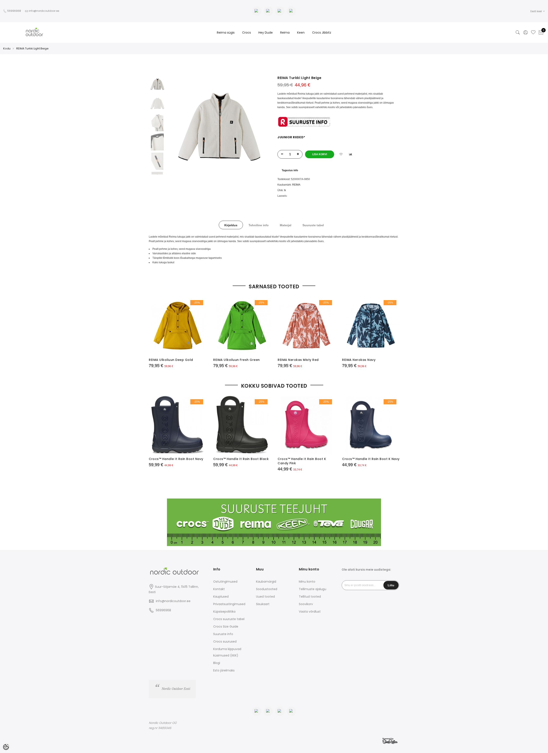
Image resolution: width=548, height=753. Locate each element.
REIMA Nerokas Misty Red (298, 360)
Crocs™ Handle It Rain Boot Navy (176, 459)
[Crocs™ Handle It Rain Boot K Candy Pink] (306, 425)
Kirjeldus (230, 225)
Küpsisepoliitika (224, 611)
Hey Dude (265, 32)
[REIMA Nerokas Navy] (371, 325)
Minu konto (307, 581)
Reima (285, 32)
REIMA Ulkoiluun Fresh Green (236, 360)
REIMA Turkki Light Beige (32, 48)
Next (260, 127)
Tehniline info (259, 225)
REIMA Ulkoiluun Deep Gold (171, 360)
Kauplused (221, 596)
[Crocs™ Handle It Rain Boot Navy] (177, 425)
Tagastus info (290, 170)
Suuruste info (223, 634)
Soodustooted (266, 589)
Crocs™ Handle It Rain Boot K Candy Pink (302, 461)
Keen (301, 32)
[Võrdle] (350, 154)
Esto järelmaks (224, 670)
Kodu (6, 48)
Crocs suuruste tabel (228, 619)
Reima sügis (226, 32)
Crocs (246, 32)
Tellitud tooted (310, 596)
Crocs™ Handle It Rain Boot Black (241, 459)
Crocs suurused (225, 641)
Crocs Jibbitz (321, 32)
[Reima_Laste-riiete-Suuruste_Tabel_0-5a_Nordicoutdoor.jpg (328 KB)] (304, 121)
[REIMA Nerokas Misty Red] (306, 325)
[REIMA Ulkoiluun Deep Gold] (177, 325)
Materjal (285, 225)
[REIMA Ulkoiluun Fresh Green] (242, 325)
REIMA (296, 184)
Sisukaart (263, 604)
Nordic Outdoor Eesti (176, 689)
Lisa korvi (319, 154)
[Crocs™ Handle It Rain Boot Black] (242, 425)
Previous (178, 127)
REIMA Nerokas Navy (358, 360)
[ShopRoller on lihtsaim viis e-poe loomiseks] (390, 740)
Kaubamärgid (266, 581)
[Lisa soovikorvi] (341, 154)
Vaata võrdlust (310, 611)
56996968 (14, 11)
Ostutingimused (225, 581)
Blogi (216, 663)
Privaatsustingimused (229, 604)
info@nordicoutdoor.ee (173, 601)
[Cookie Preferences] (6, 747)
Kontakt (219, 589)
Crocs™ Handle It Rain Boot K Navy (371, 459)
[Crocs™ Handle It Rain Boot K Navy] (371, 425)
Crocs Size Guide (225, 626)
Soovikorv (306, 604)
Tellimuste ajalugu (312, 589)
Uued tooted (265, 596)
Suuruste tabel (313, 225)
